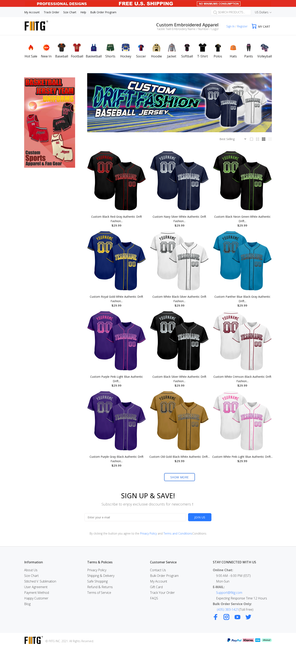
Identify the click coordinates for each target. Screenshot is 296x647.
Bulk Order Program (164, 575)
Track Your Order (162, 592)
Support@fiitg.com (229, 592)
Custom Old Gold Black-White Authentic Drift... (179, 457)
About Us (30, 570)
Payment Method (36, 592)
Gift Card (156, 587)
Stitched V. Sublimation (40, 581)
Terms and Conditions (178, 533)
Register (242, 26)
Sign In (230, 26)
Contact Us (158, 570)
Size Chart (31, 575)
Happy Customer (36, 598)
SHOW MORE (179, 477)
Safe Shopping (97, 581)
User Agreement (36, 587)
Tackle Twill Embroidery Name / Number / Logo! (187, 29)
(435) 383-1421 (228, 609)
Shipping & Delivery (100, 575)
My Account (158, 581)
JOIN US (199, 517)
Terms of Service (99, 592)
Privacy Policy (148, 533)
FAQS (154, 598)
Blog (27, 604)
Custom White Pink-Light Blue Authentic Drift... (242, 457)
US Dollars (261, 12)
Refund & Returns (100, 587)
